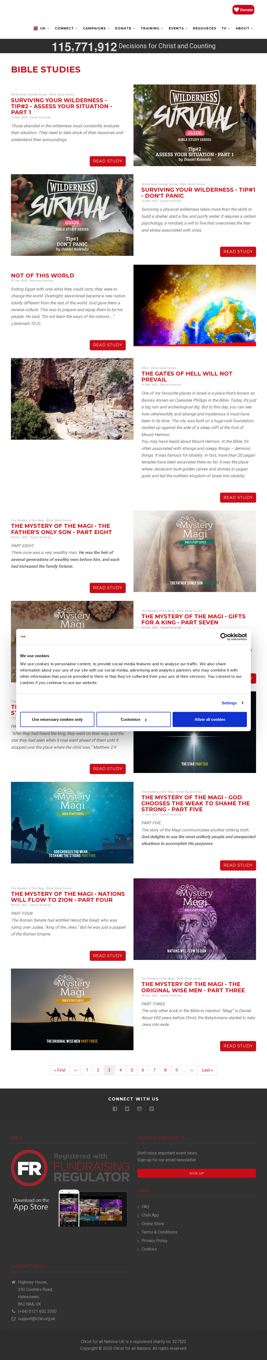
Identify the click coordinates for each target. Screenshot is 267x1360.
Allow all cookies (210, 719)
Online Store (153, 1223)
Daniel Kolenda (40, 117)
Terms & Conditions (159, 1232)
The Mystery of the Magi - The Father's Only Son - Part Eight (61, 529)
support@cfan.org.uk (36, 1318)
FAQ (145, 1206)
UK (43, 28)
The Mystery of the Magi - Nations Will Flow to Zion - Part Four (68, 897)
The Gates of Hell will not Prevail (187, 376)
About (243, 28)
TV (224, 28)
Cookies (149, 1249)
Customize (130, 719)
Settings (229, 702)
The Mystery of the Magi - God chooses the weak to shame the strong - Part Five (195, 803)
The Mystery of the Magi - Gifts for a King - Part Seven (193, 619)
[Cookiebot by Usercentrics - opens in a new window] (224, 636)
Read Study (107, 161)
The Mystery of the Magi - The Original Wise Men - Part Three (193, 987)
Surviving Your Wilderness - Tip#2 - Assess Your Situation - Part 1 (61, 106)
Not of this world (42, 275)
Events (177, 28)
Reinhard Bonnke (41, 280)
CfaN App (150, 1215)
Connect (65, 28)
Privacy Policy (155, 1240)
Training (151, 28)
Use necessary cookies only (57, 719)
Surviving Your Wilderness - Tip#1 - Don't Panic (198, 192)
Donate (123, 28)
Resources (204, 28)
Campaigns (95, 28)
